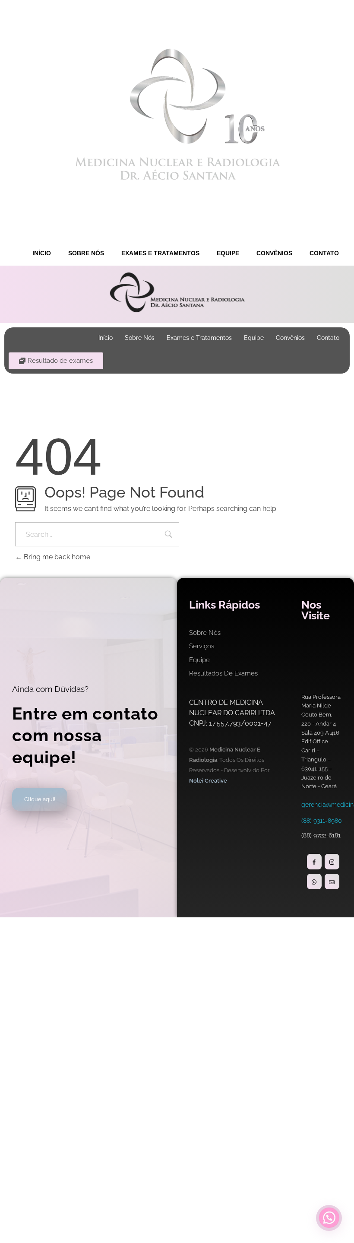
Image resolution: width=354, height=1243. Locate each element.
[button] (329, 1218)
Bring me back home (56, 557)
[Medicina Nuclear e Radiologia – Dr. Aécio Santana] (177, 114)
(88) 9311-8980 (321, 820)
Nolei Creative (208, 780)
